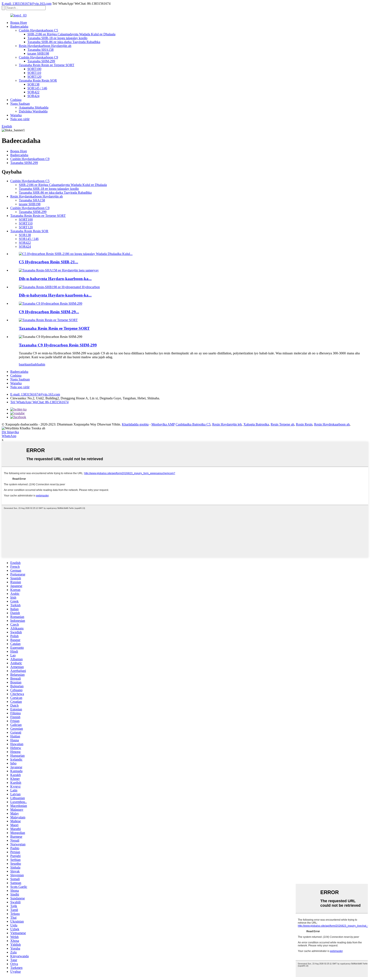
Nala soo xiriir (20, 119)
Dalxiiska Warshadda (33, 111)
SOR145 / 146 (37, 88)
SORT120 (34, 76)
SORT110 (34, 73)
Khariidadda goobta (135, 424)
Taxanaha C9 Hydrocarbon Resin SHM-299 (58, 345)
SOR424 (33, 96)
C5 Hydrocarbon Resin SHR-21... (48, 262)
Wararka (16, 115)
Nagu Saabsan (20, 103)
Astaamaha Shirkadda (33, 107)
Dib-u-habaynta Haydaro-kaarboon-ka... (55, 278)
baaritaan (25, 364)
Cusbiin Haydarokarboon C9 (38, 57)
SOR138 (33, 84)
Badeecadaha (19, 26)
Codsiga (15, 100)
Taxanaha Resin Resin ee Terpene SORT (46, 65)
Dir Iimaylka (10, 432)
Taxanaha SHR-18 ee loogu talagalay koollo (57, 38)
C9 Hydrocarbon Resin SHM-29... (49, 312)
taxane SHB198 (38, 53)
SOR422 (33, 92)
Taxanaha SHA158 (40, 49)
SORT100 (34, 69)
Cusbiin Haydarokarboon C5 (38, 30)
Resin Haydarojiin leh (227, 424)
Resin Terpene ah (282, 424)
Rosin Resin (304, 424)
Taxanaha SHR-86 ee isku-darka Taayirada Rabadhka (63, 42)
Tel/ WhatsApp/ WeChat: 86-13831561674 (39, 402)
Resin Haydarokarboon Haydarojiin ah (45, 46)
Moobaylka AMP (163, 424)
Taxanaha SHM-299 (41, 61)
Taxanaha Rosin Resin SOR (38, 80)
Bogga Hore (18, 22)
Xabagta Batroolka (256, 424)
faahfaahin (38, 364)
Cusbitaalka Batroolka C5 (193, 424)
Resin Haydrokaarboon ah (332, 424)
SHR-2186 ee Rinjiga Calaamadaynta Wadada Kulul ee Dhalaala (71, 34)
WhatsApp (9, 436)
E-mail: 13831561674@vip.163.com (26, 3)
